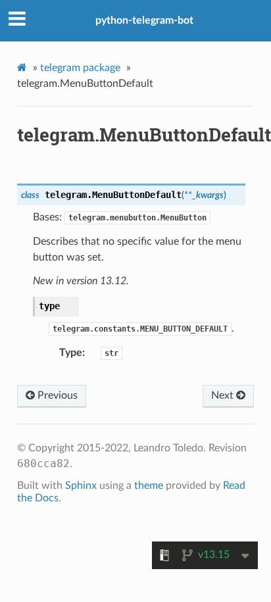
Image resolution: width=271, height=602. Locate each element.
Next (223, 395)
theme (148, 485)
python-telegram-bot (144, 20)
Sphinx (81, 485)
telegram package (80, 68)
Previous (56, 395)
